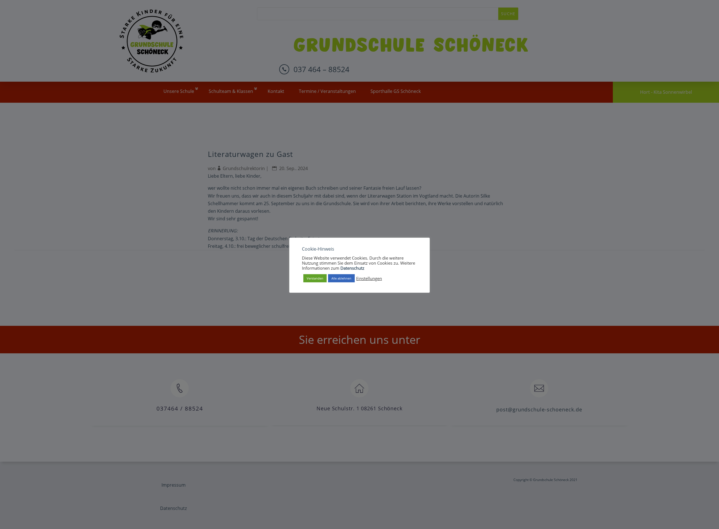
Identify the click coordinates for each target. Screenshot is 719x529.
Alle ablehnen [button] (341, 278)
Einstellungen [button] (369, 278)
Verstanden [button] (315, 278)
